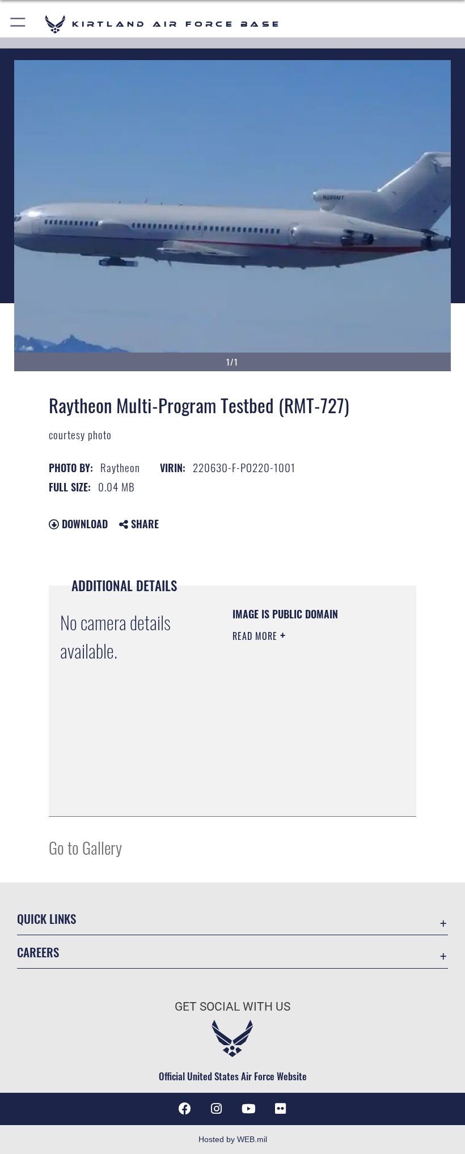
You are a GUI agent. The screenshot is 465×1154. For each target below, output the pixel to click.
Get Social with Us (232, 1006)
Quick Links (46, 918)
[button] (18, 24)
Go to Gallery (85, 847)
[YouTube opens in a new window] (248, 1108)
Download (83, 523)
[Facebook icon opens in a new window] (184, 1108)
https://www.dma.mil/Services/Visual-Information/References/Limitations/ (301, 779)
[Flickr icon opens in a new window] (280, 1108)
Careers (38, 952)
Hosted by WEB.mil (232, 1139)
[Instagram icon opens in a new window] (216, 1108)
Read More (256, 636)
